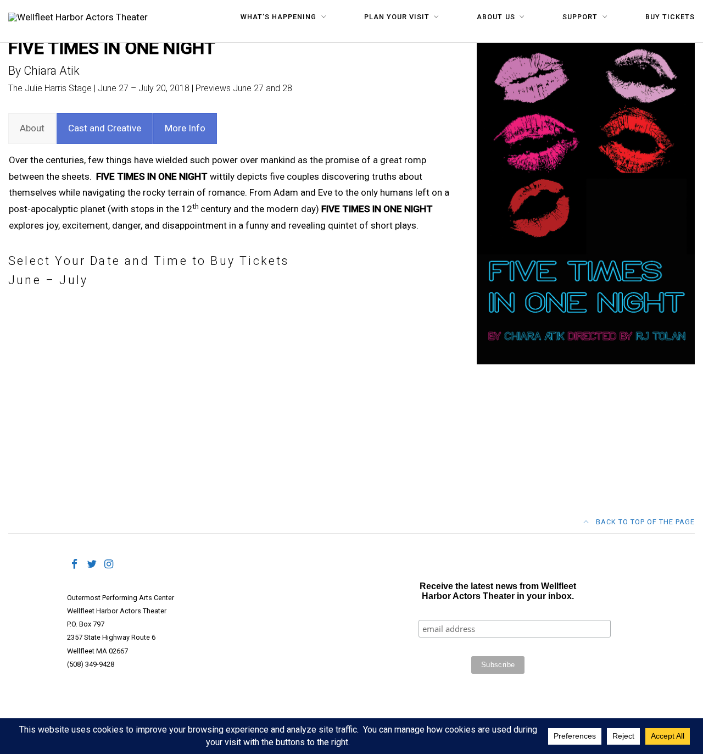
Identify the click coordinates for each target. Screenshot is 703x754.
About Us (496, 17)
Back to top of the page (644, 522)
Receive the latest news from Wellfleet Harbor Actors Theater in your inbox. (498, 591)
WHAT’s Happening (278, 17)
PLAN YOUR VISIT (396, 17)
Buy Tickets (670, 17)
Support (580, 17)
